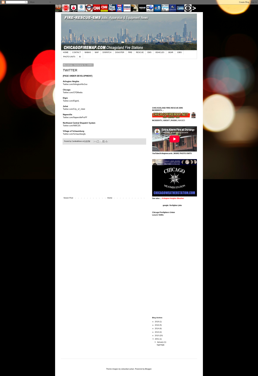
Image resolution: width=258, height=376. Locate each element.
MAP (97, 52)
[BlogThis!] (97, 141)
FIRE (130, 52)
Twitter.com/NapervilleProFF (75, 117)
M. (80, 57)
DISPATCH (107, 52)
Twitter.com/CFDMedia (72, 92)
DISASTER (119, 52)
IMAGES (181, 120)
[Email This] (95, 141)
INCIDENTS (157, 120)
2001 (157, 339)
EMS (149, 52)
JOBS (179, 52)
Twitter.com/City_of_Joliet (74, 109)
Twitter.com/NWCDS (71, 125)
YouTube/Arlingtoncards (162, 153)
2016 (157, 325)
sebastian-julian (127, 369)
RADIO (174, 120)
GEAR (170, 52)
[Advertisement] (104, 172)
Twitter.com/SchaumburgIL (74, 134)
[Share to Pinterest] (106, 141)
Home (109, 198)
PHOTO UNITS (69, 57)
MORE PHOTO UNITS (183, 153)
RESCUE (140, 52)
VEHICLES (159, 52)
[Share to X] (100, 141)
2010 (157, 336)
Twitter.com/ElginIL (71, 101)
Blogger (148, 369)
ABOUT (166, 120)
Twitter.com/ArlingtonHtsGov (75, 84)
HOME (65, 52)
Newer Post (68, 198)
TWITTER (160, 345)
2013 (157, 332)
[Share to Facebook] (103, 141)
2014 (157, 328)
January (160, 342)
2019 (157, 322)
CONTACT (76, 52)
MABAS (88, 52)
